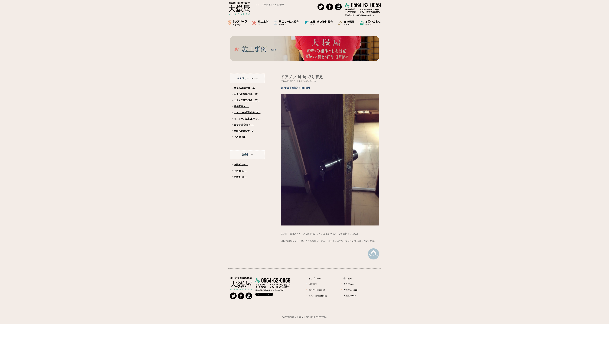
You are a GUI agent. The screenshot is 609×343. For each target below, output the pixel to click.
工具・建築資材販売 (318, 295)
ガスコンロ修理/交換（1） (247, 112)
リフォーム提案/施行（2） (247, 118)
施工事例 (313, 284)
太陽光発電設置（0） (244, 131)
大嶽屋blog (349, 284)
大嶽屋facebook (351, 290)
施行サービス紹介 (317, 290)
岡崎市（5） (240, 176)
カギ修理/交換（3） (244, 124)
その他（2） (240, 170)
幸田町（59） (241, 164)
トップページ (315, 278)
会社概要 (348, 278)
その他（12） (241, 137)
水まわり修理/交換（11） (246, 94)
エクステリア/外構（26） (246, 100)
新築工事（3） (241, 106)
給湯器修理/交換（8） (245, 88)
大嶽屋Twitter (350, 295)
